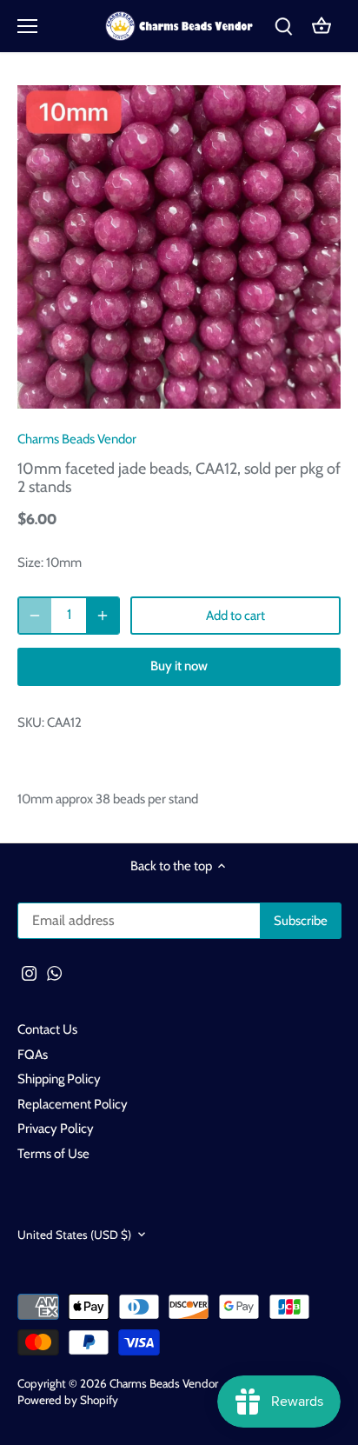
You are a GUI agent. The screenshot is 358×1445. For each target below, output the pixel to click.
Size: (30, 562)
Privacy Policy (55, 1128)
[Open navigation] (27, 26)
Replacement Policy (72, 1104)
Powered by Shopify (67, 1400)
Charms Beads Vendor (76, 439)
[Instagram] (29, 973)
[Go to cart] (321, 26)
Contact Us (47, 1029)
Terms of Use (53, 1154)
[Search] (283, 26)
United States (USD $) (74, 1235)
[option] (179, 247)
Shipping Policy (59, 1079)
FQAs (32, 1054)
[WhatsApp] (54, 973)
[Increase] (102, 615)
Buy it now (179, 666)
